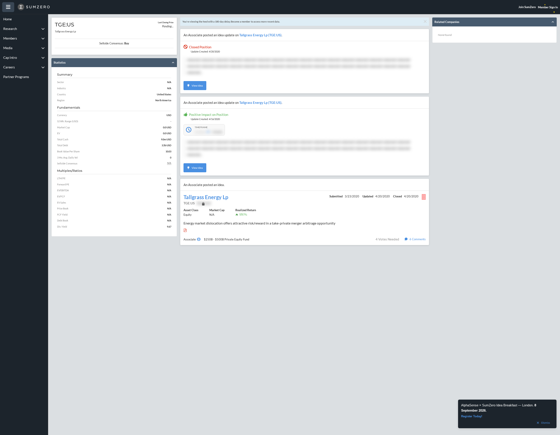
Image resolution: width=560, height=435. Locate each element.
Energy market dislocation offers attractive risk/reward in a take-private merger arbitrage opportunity (259, 223)
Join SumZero (527, 7)
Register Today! (471, 416)
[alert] (507, 414)
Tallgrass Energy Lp (206, 197)
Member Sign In (548, 7)
